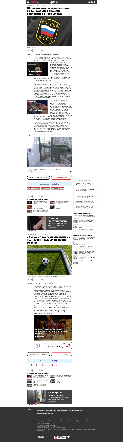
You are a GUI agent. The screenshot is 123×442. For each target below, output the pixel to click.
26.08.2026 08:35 (30, 234)
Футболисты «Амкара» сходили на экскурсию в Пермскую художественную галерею (51, 331)
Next (69, 150)
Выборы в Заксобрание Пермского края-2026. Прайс (64, 411)
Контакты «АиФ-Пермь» (62, 410)
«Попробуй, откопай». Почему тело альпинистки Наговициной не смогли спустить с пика (87, 252)
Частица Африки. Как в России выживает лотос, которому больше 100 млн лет (87, 226)
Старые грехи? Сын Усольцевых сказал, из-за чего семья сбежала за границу (87, 247)
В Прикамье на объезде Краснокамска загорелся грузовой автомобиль (84, 196)
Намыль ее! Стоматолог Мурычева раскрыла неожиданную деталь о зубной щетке (87, 238)
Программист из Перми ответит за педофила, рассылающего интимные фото (63, 202)
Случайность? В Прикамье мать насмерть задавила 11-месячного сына (85, 202)
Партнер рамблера (49, 436)
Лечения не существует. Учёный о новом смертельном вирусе (86, 221)
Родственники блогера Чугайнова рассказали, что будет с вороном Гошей (85, 190)
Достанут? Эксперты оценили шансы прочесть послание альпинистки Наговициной (87, 243)
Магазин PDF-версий (80, 408)
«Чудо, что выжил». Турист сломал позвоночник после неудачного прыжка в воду (85, 208)
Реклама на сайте (60, 408)
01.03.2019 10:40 (30, 5)
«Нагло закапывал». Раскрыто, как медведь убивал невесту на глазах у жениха (87, 216)
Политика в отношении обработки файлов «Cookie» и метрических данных (51, 427)
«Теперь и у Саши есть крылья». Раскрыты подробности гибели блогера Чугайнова (84, 185)
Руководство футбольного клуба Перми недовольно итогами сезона (40, 381)
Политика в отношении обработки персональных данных (48, 426)
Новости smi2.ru (32, 230)
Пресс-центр (52, 408)
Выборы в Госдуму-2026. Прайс (44, 411)
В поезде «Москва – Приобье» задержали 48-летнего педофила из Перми (63, 207)
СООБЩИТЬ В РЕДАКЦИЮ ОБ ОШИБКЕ (45, 413)
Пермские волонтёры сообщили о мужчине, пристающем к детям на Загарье (40, 202)
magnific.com (65, 276)
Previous (30, 150)
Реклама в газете (70, 408)
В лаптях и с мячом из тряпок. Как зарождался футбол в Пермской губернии (63, 381)
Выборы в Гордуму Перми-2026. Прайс (85, 411)
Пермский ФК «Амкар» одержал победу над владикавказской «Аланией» (40, 385)
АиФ (29, 171)
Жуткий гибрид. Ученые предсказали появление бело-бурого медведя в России (87, 257)
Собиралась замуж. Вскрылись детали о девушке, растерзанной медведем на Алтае (86, 230)
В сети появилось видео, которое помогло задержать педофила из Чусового (40, 211)
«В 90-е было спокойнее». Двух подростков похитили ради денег (86, 261)
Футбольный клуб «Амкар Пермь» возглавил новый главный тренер (63, 376)
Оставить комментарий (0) (61, 177)
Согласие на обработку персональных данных (46, 425)
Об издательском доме (42, 408)
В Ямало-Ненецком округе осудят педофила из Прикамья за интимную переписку (40, 207)
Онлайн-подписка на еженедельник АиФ (46, 410)
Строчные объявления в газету (76, 410)
